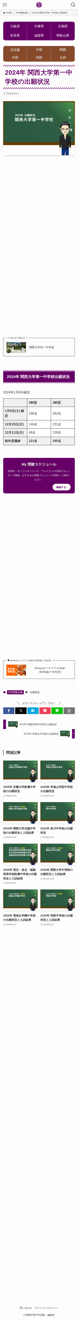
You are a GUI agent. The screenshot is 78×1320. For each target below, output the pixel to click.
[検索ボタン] (73, 5)
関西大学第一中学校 (41, 347)
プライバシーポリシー (46, 1308)
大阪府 (15, 26)
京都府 (63, 26)
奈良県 (15, 35)
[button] (8, 710)
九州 (63, 57)
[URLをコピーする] (69, 710)
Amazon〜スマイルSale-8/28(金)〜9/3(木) (50, 670)
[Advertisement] (39, 200)
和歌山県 (62, 35)
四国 (39, 57)
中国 (15, 57)
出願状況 (35, 692)
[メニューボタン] (5, 5)
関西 (63, 49)
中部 (39, 49)
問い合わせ (26, 1308)
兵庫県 (39, 26)
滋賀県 (39, 35)
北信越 (15, 49)
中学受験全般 (15, 692)
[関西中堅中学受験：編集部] (39, 5)
